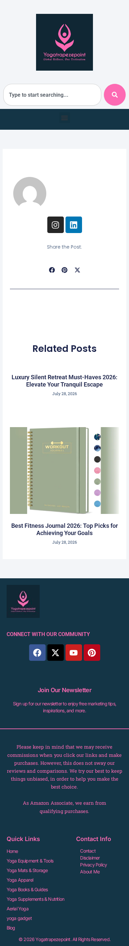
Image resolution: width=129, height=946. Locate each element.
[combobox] (52, 95)
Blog (11, 927)
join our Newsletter (64, 690)
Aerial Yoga (17, 908)
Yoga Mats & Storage (27, 870)
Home (12, 851)
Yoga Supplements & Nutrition (35, 899)
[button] (64, 117)
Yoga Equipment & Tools (30, 860)
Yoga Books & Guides (27, 889)
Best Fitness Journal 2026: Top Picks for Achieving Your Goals (64, 529)
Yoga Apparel (20, 880)
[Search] (115, 95)
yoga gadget (19, 918)
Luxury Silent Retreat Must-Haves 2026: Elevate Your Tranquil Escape (64, 381)
